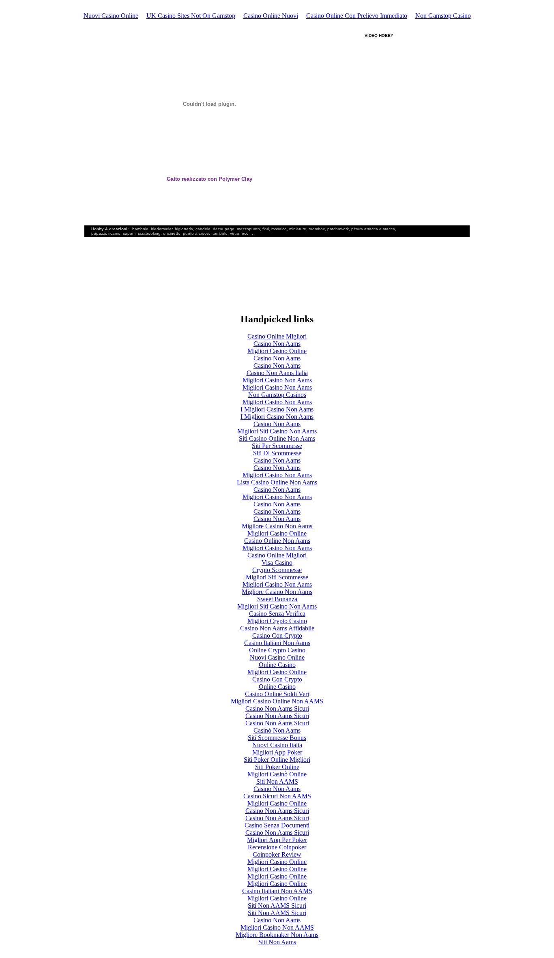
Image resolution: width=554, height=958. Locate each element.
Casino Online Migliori (277, 336)
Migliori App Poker (277, 752)
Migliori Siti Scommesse (277, 577)
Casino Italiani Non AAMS (277, 890)
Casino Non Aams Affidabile (277, 628)
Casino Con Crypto (277, 635)
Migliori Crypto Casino (277, 620)
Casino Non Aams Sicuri (277, 708)
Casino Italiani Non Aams (277, 642)
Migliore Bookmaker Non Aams (277, 934)
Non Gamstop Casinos (277, 394)
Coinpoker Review (277, 854)
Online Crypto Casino (277, 650)
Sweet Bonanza (277, 599)
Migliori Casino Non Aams (277, 380)
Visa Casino (277, 562)
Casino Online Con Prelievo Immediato (356, 15)
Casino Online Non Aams (277, 540)
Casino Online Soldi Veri (277, 693)
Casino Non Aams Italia (277, 372)
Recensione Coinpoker (277, 847)
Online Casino (277, 664)
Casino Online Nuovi (270, 15)
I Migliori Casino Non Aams (277, 409)
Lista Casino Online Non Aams (277, 482)
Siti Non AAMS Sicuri (277, 905)
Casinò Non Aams (277, 730)
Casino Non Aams (277, 343)
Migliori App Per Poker (277, 839)
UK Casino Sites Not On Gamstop (190, 15)
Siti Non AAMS (277, 781)
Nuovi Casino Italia (277, 745)
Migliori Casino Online (277, 350)
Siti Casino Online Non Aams (277, 438)
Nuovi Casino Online (111, 15)
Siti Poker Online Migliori (277, 759)
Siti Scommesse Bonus (277, 737)
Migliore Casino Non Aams (277, 526)
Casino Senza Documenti (277, 825)
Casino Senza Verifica (277, 613)
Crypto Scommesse (277, 569)
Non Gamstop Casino (443, 15)
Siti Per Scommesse (277, 445)
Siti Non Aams (277, 942)
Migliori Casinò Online (277, 774)
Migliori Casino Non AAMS (277, 927)
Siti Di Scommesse (277, 453)
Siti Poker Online (277, 766)
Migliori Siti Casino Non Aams (277, 431)
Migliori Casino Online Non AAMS (277, 701)
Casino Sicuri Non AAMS (277, 796)
